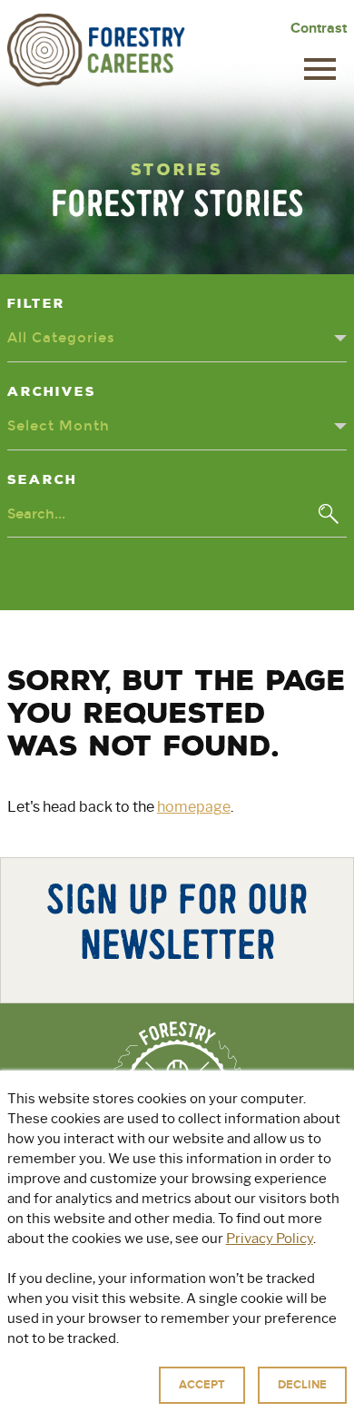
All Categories (61, 338)
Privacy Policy (269, 1238)
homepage (194, 806)
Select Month (58, 426)
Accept (202, 1385)
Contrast (318, 28)
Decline (302, 1385)
